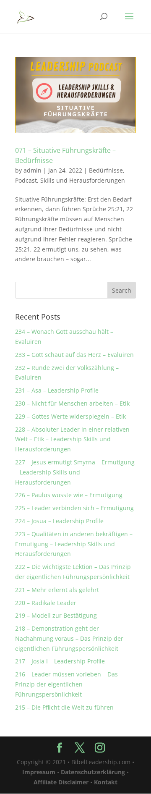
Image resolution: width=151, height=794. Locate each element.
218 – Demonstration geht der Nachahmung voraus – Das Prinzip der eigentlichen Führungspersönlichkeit (69, 638)
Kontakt (105, 782)
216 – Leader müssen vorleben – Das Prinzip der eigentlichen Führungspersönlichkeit (66, 684)
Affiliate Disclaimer (61, 782)
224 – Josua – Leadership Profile (59, 521)
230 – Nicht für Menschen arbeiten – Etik (72, 403)
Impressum (38, 772)
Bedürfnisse (106, 170)
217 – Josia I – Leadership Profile (60, 661)
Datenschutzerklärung (93, 772)
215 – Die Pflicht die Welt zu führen (64, 707)
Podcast (26, 180)
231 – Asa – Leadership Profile (57, 390)
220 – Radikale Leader (45, 603)
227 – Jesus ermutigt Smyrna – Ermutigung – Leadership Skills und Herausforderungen (75, 472)
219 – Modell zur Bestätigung (56, 615)
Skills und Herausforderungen (82, 180)
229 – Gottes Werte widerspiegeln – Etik (70, 416)
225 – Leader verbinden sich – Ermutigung (74, 508)
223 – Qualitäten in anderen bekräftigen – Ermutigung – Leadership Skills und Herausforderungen (74, 544)
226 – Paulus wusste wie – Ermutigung (68, 495)
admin (32, 170)
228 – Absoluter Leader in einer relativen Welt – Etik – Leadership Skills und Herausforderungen (72, 439)
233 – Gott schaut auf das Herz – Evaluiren (74, 355)
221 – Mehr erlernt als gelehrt (57, 590)
